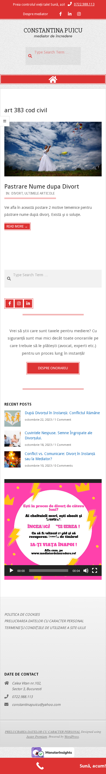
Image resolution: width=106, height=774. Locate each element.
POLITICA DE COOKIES (22, 614)
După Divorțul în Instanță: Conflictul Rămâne (62, 413)
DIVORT (17, 193)
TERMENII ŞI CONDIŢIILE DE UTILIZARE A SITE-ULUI (44, 628)
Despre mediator (35, 14)
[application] (53, 527)
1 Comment (62, 419)
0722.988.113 (84, 4)
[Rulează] (11, 570)
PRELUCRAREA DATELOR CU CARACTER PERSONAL (43, 621)
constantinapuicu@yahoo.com (36, 705)
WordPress (71, 736)
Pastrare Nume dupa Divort (41, 186)
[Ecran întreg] (94, 570)
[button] (53, 527)
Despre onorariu (53, 368)
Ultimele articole (39, 193)
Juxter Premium (36, 736)
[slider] (48, 570)
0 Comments (63, 465)
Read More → (17, 226)
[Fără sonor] (86, 570)
